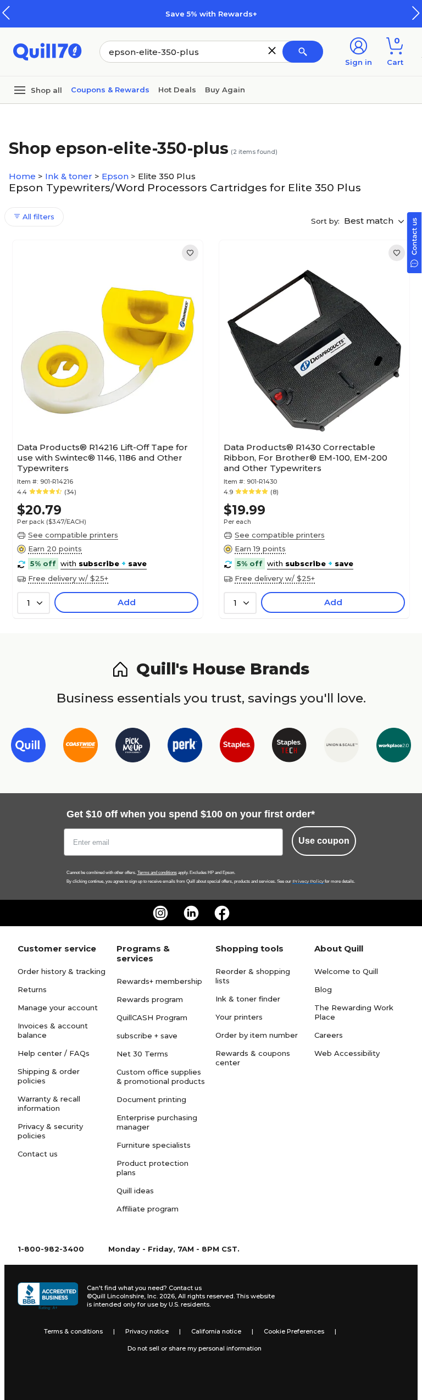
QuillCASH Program (151, 1017)
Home (23, 176)
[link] (190, 253)
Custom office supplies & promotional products (160, 1076)
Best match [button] (370, 220)
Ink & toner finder (247, 998)
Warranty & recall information (49, 1103)
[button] (416, 13)
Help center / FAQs (54, 1053)
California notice (216, 1331)
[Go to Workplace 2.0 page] (394, 747)
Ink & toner (70, 176)
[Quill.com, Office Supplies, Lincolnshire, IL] (48, 1296)
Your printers (239, 1016)
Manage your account (58, 1007)
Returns (32, 989)
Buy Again (225, 89)
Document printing (151, 1099)
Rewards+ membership (159, 981)
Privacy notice (147, 1331)
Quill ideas (135, 1190)
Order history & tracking (62, 971)
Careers (328, 1035)
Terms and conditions (157, 872)
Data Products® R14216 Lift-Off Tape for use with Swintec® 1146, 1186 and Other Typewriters (102, 457)
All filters (37, 216)
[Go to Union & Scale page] (341, 747)
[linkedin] (191, 913)
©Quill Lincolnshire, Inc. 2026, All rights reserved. (161, 1296)
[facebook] (222, 913)
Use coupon (323, 840)
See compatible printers (73, 534)
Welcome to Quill (346, 971)
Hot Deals (177, 89)
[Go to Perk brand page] (185, 747)
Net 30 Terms (142, 1053)
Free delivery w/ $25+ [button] (68, 578)
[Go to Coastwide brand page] (80, 747)
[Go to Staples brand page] (237, 747)
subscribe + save (146, 1035)
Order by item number (256, 1035)
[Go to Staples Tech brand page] (289, 747)
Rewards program (149, 999)
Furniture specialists (153, 1145)
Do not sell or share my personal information (194, 1348)
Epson (116, 176)
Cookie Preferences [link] (294, 1331)
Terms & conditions (73, 1331)
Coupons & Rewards (110, 89)
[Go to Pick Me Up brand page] (133, 747)
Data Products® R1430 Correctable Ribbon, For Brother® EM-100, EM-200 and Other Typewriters (305, 457)
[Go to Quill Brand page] (28, 747)
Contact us (38, 1153)
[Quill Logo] (47, 51)
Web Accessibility (347, 1053)
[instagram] (160, 913)
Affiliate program (147, 1208)
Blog (323, 989)
